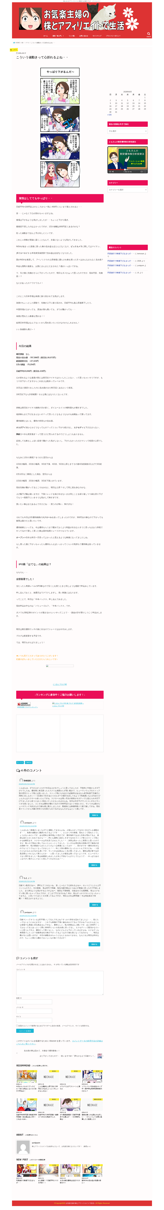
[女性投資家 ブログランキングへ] (23, 704)
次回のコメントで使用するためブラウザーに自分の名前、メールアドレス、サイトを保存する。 (54, 1026)
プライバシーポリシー (113, 36)
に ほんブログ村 (60, 684)
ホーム (45, 36)
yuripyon (36, 1143)
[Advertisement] (38, 733)
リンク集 (72, 36)
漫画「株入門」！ (58, 36)
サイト (18, 1016)
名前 (19, 998)
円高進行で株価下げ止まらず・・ (120, 254)
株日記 (29, 762)
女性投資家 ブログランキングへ (27, 707)
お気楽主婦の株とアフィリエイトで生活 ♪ (80, 1203)
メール (19, 1007)
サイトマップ (97, 36)
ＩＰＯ (21, 762)
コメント (20, 969)
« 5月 (109, 115)
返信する (95, 815)
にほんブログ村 (58, 706)
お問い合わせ (83, 36)
